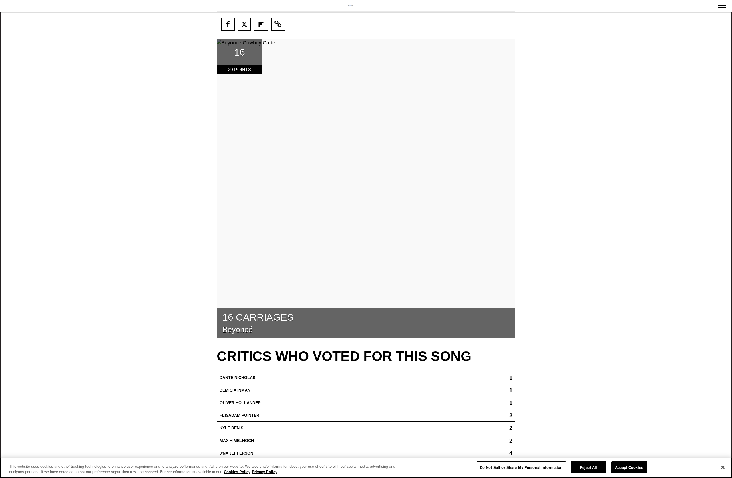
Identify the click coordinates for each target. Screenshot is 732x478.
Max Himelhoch (237, 440)
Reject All (588, 467)
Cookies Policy (237, 472)
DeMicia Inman (235, 390)
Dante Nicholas (237, 377)
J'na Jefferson (236, 453)
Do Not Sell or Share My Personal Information (521, 467)
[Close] (723, 467)
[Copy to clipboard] (278, 24)
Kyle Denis (231, 428)
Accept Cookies (629, 467)
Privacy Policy (264, 472)
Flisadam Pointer (239, 415)
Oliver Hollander (240, 402)
